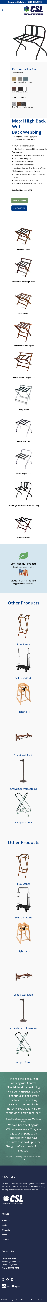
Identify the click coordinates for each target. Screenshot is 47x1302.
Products (6, 1220)
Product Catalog (17, 1)
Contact (5, 1239)
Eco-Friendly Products (23, 563)
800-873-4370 (13, 1268)
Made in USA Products (23, 580)
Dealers (5, 1225)
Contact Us (19, 208)
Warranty (6, 1230)
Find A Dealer (19, 200)
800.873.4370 (35, 1)
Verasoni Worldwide (38, 1300)
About (4, 1235)
